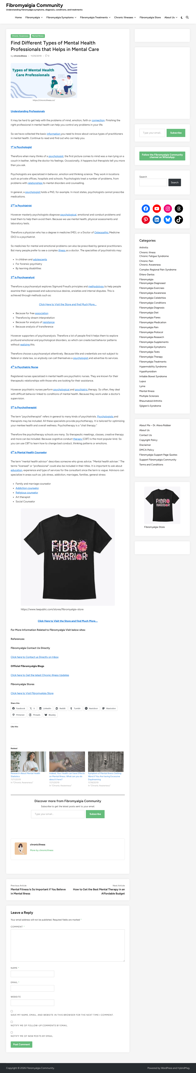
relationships (35, 183)
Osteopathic (101, 232)
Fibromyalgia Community (34, 5)
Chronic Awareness (20, 36)
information (54, 133)
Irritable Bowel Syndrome (153, 376)
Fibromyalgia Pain (148, 327)
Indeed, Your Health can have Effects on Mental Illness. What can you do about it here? (67, 776)
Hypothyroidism (148, 371)
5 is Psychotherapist (24, 407)
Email (15, 982)
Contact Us (145, 435)
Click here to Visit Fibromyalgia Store (32, 693)
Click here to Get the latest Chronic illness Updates (40, 675)
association (41, 313)
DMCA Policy (146, 449)
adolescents (40, 259)
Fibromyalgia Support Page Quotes (158, 454)
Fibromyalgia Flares (149, 317)
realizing (25, 344)
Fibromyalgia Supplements (153, 342)
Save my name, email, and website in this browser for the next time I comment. (62, 1015)
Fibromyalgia (32, 17)
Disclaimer (145, 444)
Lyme (142, 386)
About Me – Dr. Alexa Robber (155, 425)
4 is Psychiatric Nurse (24, 367)
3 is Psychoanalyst (23, 277)
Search (143, 176)
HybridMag (183, 1068)
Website (16, 997)
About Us (169, 17)
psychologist (56, 156)
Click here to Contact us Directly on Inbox (34, 657)
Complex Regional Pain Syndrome (157, 269)
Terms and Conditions (151, 464)
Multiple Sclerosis (149, 396)
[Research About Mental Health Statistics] (28, 761)
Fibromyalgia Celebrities (152, 297)
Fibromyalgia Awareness (152, 292)
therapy (78, 438)
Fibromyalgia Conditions (152, 302)
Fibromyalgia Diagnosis (151, 307)
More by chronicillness (41, 850)
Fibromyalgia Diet (148, 312)
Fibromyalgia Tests (149, 351)
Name (15, 968)
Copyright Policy (148, 440)
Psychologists (105, 416)
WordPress (166, 1068)
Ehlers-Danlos (146, 274)
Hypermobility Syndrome (153, 366)
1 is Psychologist (21, 147)
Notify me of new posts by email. (32, 1036)
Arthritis (143, 247)
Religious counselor (27, 492)
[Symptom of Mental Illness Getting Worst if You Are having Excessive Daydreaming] (106, 761)
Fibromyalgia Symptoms (60, 17)
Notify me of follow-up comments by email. (39, 1025)
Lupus (142, 381)
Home (18, 17)
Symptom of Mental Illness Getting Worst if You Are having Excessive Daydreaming (104, 776)
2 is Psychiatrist (21, 205)
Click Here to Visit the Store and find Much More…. (68, 304)
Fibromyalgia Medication (152, 322)
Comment (18, 926)
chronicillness (20, 56)
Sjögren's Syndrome (150, 405)
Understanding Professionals (28, 111)
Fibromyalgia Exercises (151, 288)
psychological (68, 214)
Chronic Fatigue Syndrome (154, 256)
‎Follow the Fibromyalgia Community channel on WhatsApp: (162, 156)
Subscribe (95, 814)
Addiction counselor (27, 488)
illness (62, 250)
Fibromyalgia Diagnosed (152, 283)
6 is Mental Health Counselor (29, 452)
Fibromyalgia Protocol (151, 332)
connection (98, 120)
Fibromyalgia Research (151, 337)
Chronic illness (147, 252)
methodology (96, 286)
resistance (49, 322)
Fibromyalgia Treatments (94, 17)
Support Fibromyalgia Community (157, 459)
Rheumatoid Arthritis (150, 400)
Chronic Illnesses (123, 17)
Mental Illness (38, 36)
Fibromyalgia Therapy (151, 356)
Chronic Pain (146, 261)
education (16, 470)
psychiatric (81, 389)
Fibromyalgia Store (150, 17)
